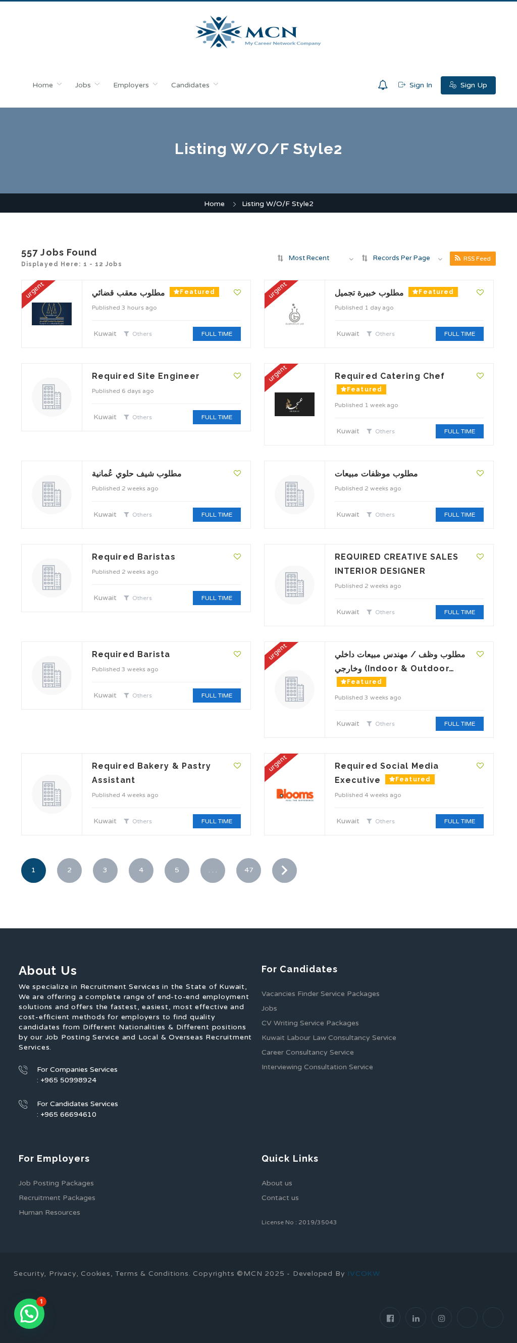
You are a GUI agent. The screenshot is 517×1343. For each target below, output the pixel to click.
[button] (29, 1314)
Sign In (419, 85)
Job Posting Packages (56, 1183)
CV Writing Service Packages (310, 1023)
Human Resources (49, 1212)
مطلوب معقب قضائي (130, 292)
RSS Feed (477, 258)
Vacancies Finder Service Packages (321, 993)
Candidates (190, 85)
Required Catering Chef (390, 376)
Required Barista (131, 654)
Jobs (83, 85)
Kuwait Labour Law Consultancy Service (329, 1037)
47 (248, 870)
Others (142, 333)
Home (42, 85)
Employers (131, 85)
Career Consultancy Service (308, 1052)
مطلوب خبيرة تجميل (370, 292)
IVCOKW (363, 1273)
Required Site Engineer (146, 376)
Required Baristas (134, 557)
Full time (216, 333)
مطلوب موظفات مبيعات (376, 473)
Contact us (280, 1197)
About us (277, 1183)
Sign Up (472, 85)
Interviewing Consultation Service (317, 1067)
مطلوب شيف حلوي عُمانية (137, 473)
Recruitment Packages (57, 1197)
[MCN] (258, 32)
